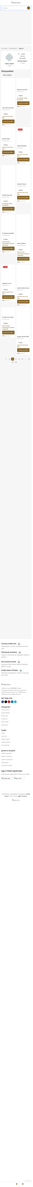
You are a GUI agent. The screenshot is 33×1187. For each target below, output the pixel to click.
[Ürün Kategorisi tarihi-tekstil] (9, 60)
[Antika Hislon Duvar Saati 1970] (23, 276)
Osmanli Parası (21, 184)
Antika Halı (4, 719)
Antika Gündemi (5, 742)
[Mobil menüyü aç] (2, 2)
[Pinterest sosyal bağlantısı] (9, 701)
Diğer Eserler (20, 91)
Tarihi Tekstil (5, 319)
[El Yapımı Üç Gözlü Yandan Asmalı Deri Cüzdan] (8, 312)
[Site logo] (16, 2)
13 (16, 362)
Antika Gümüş (6, 110)
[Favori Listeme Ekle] (12, 81)
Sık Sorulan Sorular (6, 765)
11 (29, 359)
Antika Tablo (4, 722)
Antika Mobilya (6, 235)
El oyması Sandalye (8, 233)
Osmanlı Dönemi (21, 186)
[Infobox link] (10, 644)
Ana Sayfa (4, 48)
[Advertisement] (16, 28)
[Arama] (28, 7)
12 (12, 362)
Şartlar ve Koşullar (6, 756)
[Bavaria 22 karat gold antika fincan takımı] (23, 83)
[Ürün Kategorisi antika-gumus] (22, 59)
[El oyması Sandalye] (8, 223)
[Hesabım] (29, 2)
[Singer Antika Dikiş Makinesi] (23, 321)
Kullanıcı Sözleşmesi (7, 759)
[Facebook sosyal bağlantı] (2, 701)
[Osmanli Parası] (23, 174)
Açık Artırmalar (5, 745)
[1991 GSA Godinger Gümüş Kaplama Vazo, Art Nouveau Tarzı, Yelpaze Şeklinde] (8, 92)
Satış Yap (4, 736)
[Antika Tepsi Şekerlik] (8, 132)
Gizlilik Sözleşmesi (6, 753)
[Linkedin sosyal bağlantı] (12, 701)
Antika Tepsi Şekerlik (6, 139)
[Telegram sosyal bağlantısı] (15, 701)
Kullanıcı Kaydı (5, 739)
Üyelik (3, 733)
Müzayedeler (13, 48)
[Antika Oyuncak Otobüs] (8, 180)
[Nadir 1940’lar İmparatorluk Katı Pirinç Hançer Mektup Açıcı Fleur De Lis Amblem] (23, 228)
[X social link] (5, 701)
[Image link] (6, 684)
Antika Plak (4, 725)
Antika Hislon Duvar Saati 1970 (23, 288)
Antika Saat (20, 148)
